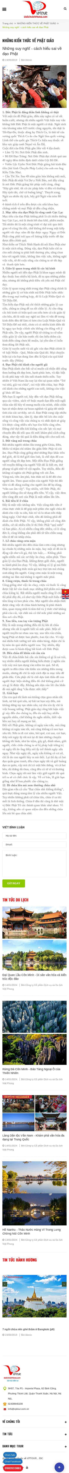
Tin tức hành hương (19, 1260)
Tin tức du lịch (15, 900)
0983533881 (13, 1468)
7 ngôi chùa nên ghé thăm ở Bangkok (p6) (28, 1329)
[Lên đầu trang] (59, 1467)
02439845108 (15, 1403)
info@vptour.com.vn (18, 1409)
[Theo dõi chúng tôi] (27, 1467)
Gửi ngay (13, 883)
